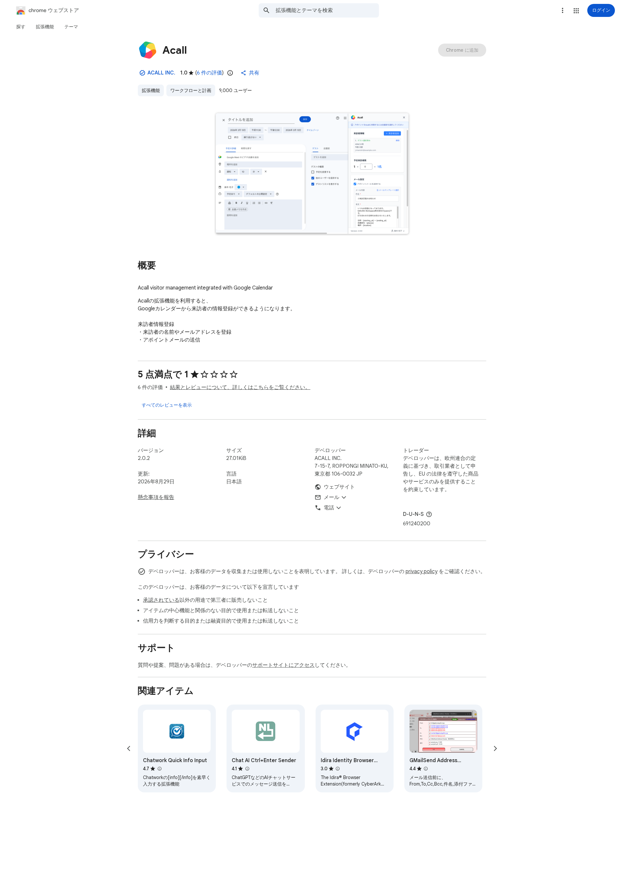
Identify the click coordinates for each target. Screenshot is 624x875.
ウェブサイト (339, 487)
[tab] (21, 27)
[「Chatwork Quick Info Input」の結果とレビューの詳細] (159, 768)
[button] (576, 10)
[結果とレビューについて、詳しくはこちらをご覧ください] (429, 514)
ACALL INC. (161, 73)
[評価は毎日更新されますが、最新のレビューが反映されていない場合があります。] (230, 72)
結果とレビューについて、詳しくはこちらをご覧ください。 (240, 387)
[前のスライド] (128, 748)
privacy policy (421, 571)
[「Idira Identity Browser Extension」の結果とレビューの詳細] (337, 768)
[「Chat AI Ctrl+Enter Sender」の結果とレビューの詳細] (247, 768)
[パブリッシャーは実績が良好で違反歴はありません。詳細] (142, 73)
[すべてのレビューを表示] (167, 405)
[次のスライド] (495, 748)
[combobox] (327, 10)
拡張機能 (151, 90)
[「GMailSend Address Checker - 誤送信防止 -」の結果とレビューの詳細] (426, 768)
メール (331, 497)
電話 (329, 508)
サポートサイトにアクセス (283, 665)
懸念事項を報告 (156, 497)
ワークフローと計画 (190, 90)
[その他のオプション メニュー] (562, 10)
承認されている (161, 600)
